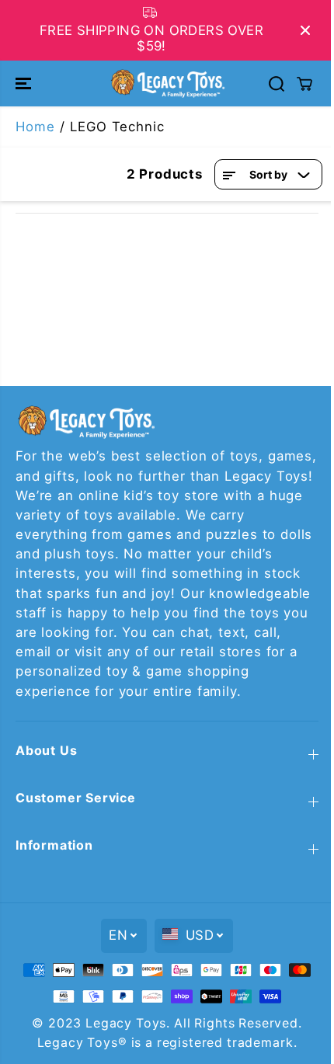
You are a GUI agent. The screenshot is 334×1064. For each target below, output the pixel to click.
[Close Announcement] (305, 30)
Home (35, 126)
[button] (25, 83)
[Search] (277, 84)
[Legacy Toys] (167, 83)
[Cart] (304, 84)
